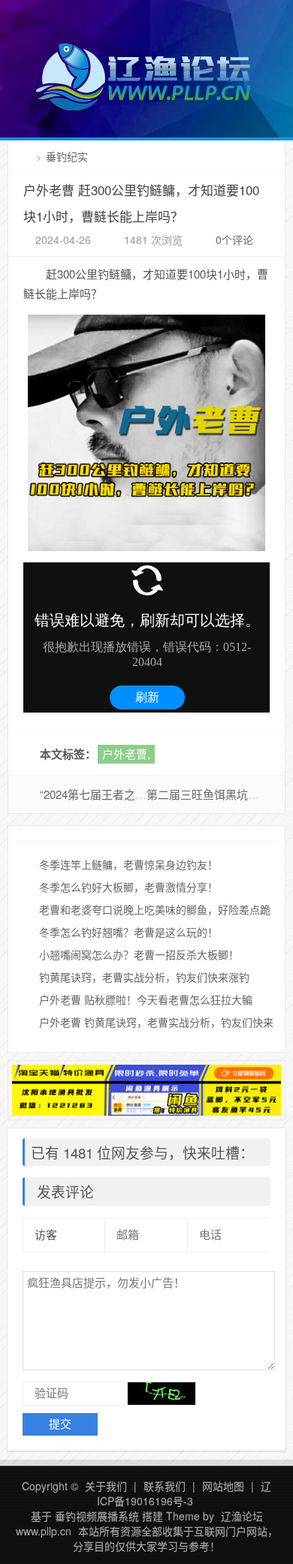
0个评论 (234, 239)
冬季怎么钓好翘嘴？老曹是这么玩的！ (128, 931)
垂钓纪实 (67, 156)
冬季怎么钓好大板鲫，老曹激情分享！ (128, 886)
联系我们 (164, 1485)
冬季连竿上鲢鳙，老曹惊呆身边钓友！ (128, 864)
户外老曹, (126, 753)
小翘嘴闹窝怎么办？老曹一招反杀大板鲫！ (139, 954)
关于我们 (106, 1485)
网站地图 (223, 1485)
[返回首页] (27, 156)
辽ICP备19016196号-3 (184, 1493)
